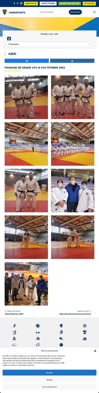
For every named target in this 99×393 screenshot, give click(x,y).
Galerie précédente (14, 311)
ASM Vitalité (30, 3)
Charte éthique (48, 3)
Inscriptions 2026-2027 (70, 3)
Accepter (49, 372)
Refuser (49, 380)
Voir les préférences (49, 387)
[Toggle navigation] (94, 12)
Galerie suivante (83, 311)
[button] (95, 350)
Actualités (89, 3)
